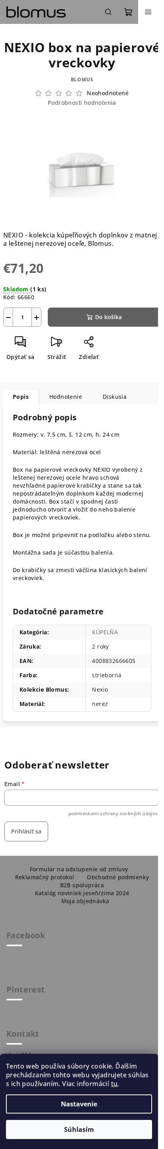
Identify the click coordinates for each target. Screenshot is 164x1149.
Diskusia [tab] (115, 396)
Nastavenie (79, 1104)
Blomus (82, 79)
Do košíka (108, 317)
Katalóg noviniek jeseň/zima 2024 (82, 893)
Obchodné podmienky (118, 877)
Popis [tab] (21, 396)
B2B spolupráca (82, 885)
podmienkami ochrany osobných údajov (113, 813)
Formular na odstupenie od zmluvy (79, 869)
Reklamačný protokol (44, 877)
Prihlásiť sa (26, 831)
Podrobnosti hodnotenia (82, 102)
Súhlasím (79, 1129)
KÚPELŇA (105, 632)
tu (114, 1083)
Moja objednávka (85, 901)
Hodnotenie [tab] (65, 396)
